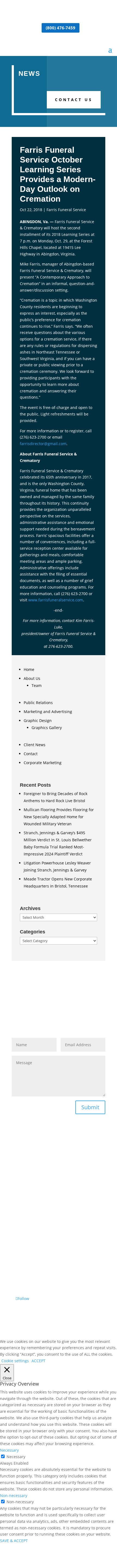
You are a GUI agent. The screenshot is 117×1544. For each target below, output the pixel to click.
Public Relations (38, 702)
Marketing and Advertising (48, 711)
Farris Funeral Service (66, 209)
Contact (31, 753)
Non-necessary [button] (13, 1495)
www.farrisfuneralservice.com (55, 599)
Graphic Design (38, 720)
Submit (90, 1107)
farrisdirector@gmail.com (43, 443)
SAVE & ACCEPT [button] (14, 1540)
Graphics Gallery (47, 727)
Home (29, 669)
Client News (34, 744)
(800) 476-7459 (60, 27)
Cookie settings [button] (15, 1360)
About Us (32, 678)
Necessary (16, 1456)
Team (37, 685)
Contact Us (74, 99)
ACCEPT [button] (38, 1360)
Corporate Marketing (42, 762)
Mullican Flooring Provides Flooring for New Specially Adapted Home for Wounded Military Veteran (59, 816)
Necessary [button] (9, 1450)
